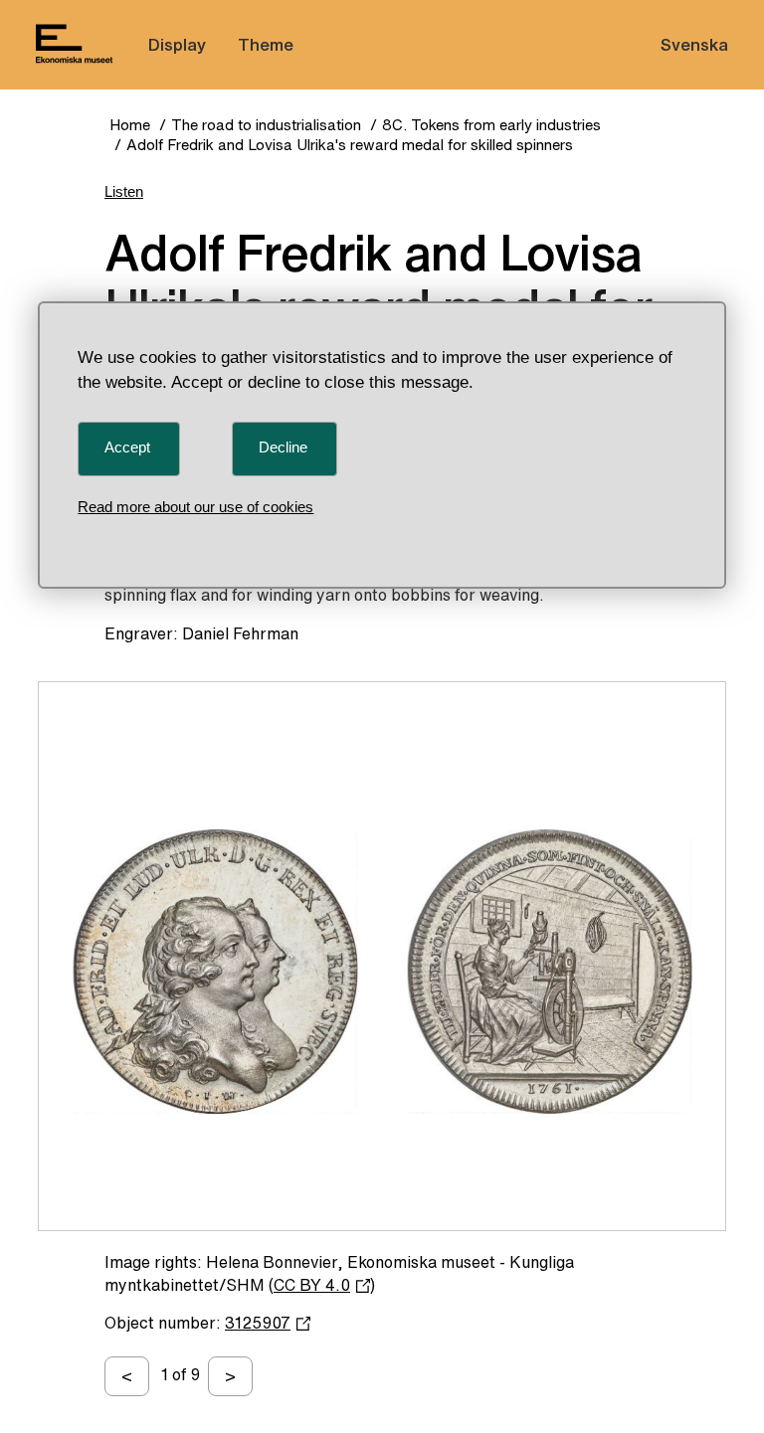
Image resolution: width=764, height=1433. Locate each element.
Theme (265, 44)
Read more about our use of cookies (195, 506)
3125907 (257, 1323)
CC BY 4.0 (312, 1285)
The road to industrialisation (266, 124)
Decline (283, 447)
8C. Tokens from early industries (491, 124)
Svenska (694, 44)
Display (177, 44)
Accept (127, 447)
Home (129, 124)
